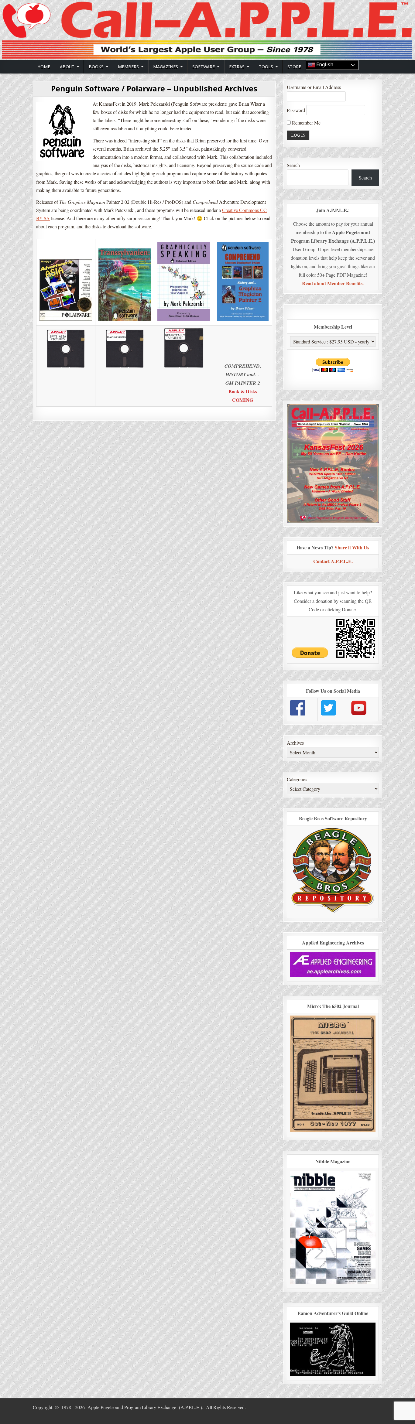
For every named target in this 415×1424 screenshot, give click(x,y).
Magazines (165, 67)
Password (296, 110)
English (324, 64)
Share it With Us (352, 547)
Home (43, 67)
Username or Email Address (314, 87)
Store (294, 67)
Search (293, 165)
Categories (297, 779)
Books (96, 67)
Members (128, 67)
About (67, 67)
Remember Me (306, 122)
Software (203, 67)
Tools (266, 67)
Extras (237, 67)
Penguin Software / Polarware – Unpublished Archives (154, 88)
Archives (295, 742)
